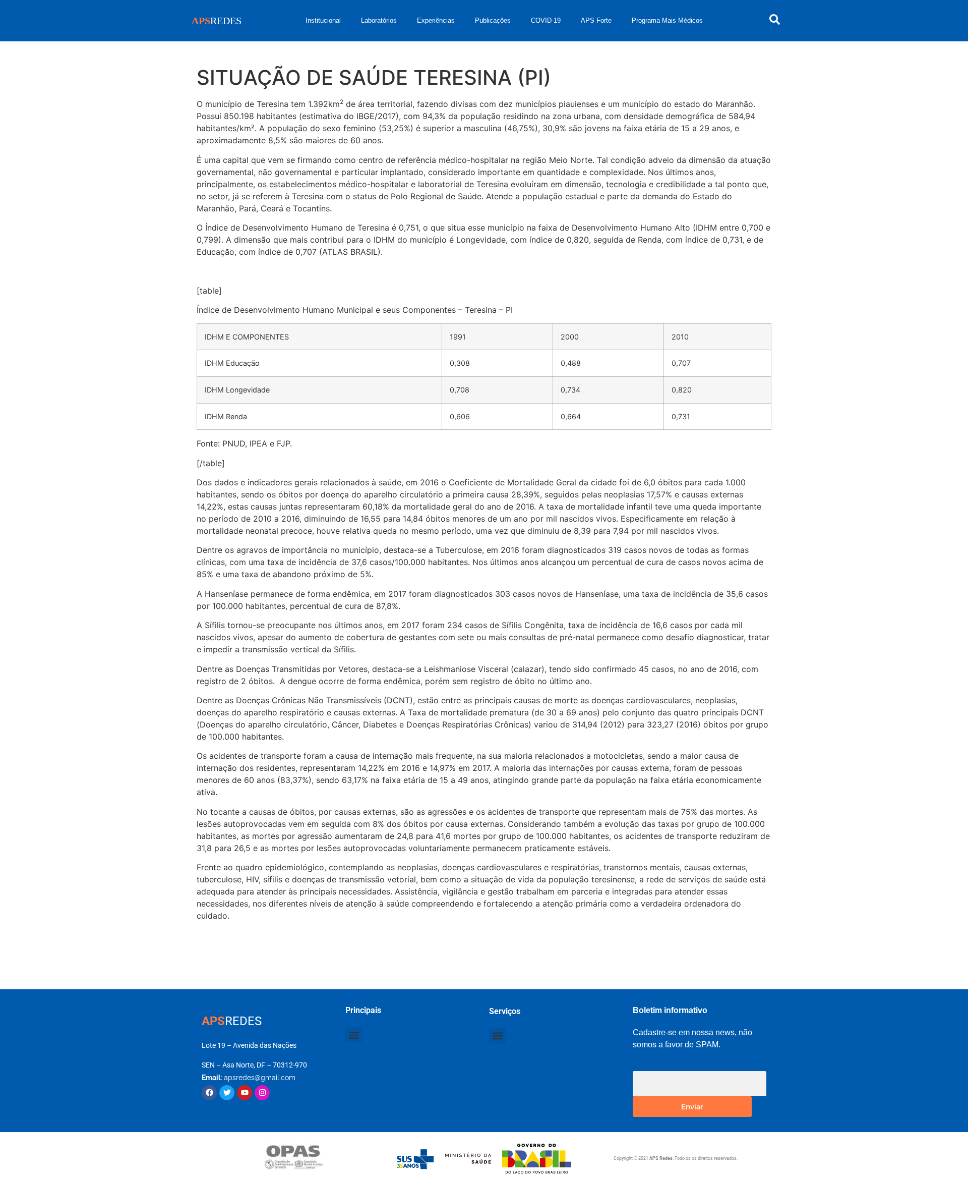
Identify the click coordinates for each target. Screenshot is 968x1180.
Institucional (323, 20)
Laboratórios (379, 20)
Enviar (692, 1106)
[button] (353, 1035)
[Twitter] (226, 1092)
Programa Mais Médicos (667, 20)
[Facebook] (209, 1092)
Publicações (493, 20)
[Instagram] (262, 1092)
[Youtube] (244, 1092)
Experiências (436, 20)
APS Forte (596, 20)
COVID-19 (546, 20)
